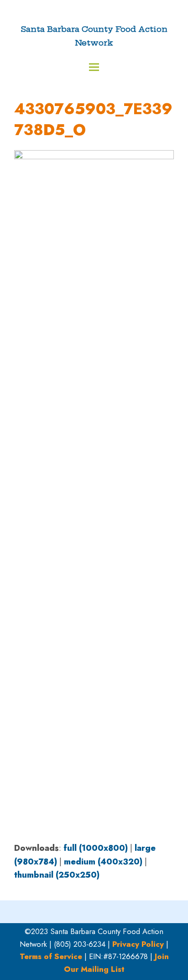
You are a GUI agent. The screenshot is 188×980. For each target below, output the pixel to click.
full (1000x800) (95, 848)
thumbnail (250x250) (56, 875)
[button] (94, 67)
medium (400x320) (103, 862)
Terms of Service (51, 956)
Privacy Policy (138, 944)
